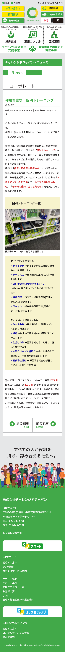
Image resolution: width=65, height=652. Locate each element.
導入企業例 (9, 637)
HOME (6, 3)
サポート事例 (10, 583)
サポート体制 (10, 579)
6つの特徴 (8, 566)
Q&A (5, 595)
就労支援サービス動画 (15, 571)
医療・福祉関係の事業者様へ (18, 599)
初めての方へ (10, 562)
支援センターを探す (52, 14)
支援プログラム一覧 (13, 587)
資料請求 (13, 14)
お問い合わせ (13, 8)
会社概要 (17, 3)
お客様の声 (9, 591)
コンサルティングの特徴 (16, 632)
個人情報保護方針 (12, 533)
